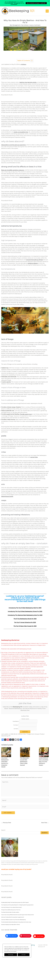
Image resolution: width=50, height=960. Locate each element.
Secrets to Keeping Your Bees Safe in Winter (10, 924)
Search (3, 830)
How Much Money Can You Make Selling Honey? (11, 907)
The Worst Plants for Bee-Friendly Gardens (10, 912)
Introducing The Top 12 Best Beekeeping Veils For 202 (25, 608)
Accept (24, 954)
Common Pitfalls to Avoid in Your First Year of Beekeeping (13, 919)
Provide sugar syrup (26, 414)
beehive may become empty (28, 82)
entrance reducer (33, 263)
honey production (24, 177)
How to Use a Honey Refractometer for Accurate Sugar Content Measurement (17, 914)
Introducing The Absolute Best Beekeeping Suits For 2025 (25, 615)
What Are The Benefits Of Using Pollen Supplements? (12, 917)
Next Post (45, 822)
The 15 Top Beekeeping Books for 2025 (25, 618)
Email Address (16, 721)
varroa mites (34, 457)
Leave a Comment (34, 25)
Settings (10, 954)
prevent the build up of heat (34, 259)
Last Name (16, 728)
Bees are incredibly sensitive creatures (12, 170)
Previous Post (6, 822)
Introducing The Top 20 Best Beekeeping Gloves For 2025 (25, 611)
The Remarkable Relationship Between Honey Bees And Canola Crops (16, 922)
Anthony (23, 64)
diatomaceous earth (7, 496)
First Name (16, 724)
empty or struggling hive (21, 132)
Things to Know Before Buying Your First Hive (10, 909)
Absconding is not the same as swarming (13, 145)
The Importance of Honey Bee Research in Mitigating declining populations (17, 904)
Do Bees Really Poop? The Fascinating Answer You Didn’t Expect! (15, 902)
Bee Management (15, 25)
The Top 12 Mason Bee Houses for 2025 (25, 626)
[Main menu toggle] (47, 11)
